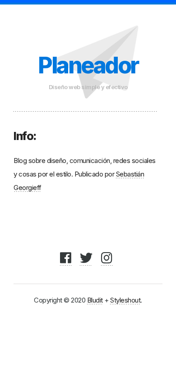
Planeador (88, 65)
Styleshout (125, 300)
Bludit (95, 300)
